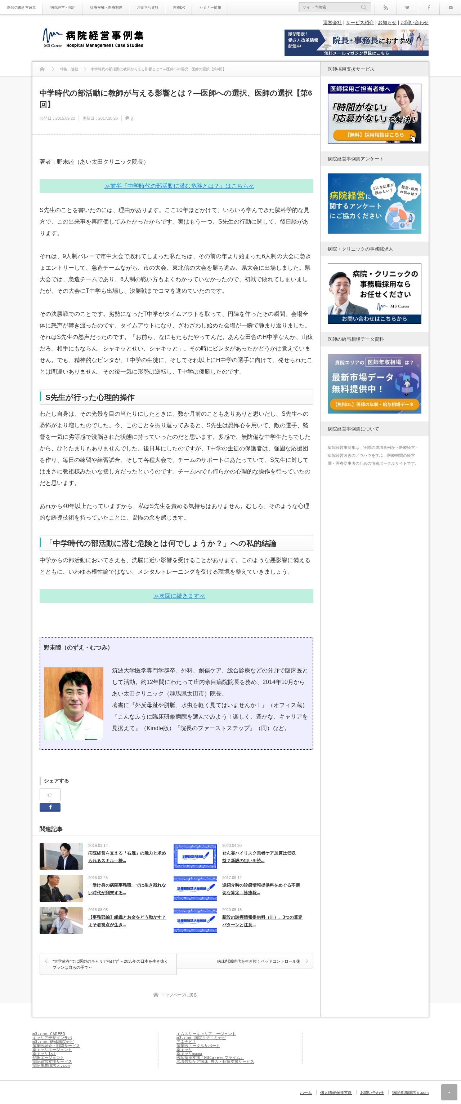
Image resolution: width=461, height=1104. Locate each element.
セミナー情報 (210, 7)
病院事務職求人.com (51, 1065)
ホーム (306, 1092)
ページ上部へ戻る (449, 1092)
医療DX (179, 7)
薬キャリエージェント (52, 1049)
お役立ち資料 (147, 7)
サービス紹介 (360, 22)
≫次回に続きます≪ (179, 596)
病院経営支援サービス (52, 1061)
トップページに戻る (179, 995)
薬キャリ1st (44, 1053)
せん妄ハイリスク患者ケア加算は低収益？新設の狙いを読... (259, 857)
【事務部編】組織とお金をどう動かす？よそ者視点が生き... (127, 921)
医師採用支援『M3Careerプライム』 (210, 1057)
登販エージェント (48, 1057)
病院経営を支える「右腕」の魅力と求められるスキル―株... (127, 857)
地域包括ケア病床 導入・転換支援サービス (215, 1061)
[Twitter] (407, 7)
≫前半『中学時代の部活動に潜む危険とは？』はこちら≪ (179, 186)
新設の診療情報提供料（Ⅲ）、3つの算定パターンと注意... (262, 921)
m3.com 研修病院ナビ (53, 1041)
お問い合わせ (414, 22)
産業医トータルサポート (198, 1045)
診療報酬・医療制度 (106, 7)
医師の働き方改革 (21, 7)
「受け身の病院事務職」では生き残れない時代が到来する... (127, 889)
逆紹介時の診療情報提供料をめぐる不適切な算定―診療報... (261, 889)
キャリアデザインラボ (52, 1037)
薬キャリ (184, 1049)
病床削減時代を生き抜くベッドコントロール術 (258, 961)
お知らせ (387, 22)
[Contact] (450, 7)
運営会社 (332, 22)
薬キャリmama (189, 1053)
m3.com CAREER (48, 1034)
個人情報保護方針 (336, 1092)
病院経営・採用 (63, 7)
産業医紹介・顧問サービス (56, 1045)
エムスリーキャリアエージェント (206, 1034)
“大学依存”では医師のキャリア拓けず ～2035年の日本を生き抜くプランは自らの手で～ (110, 964)
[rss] (385, 7)
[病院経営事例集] (93, 39)
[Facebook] (428, 7)
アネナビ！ (186, 1041)
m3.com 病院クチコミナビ (201, 1037)
